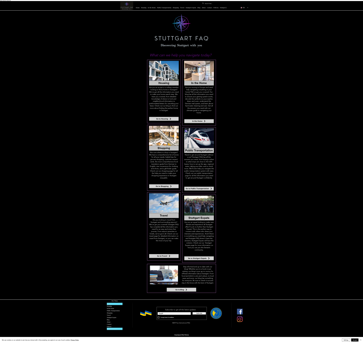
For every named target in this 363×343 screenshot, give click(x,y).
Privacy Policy (75, 340)
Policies (109, 326)
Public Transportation (113, 311)
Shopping (109, 313)
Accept (355, 340)
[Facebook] (240, 311)
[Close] (361, 339)
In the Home (110, 308)
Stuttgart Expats (111, 317)
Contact (109, 324)
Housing (109, 306)
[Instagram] (240, 319)
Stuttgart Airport (112, 329)
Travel (109, 315)
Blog (108, 320)
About (108, 322)
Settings (346, 340)
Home (108, 304)
